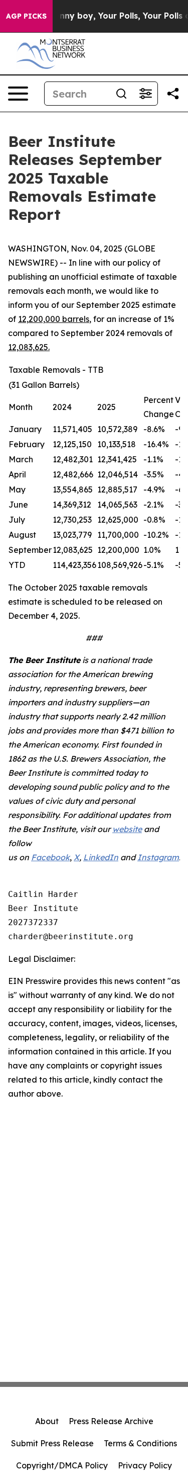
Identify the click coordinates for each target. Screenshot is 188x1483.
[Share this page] (173, 94)
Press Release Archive (111, 1421)
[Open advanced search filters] (145, 93)
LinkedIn (100, 857)
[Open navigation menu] (18, 94)
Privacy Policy (145, 1465)
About (47, 1421)
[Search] (121, 93)
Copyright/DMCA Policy (62, 1465)
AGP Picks (26, 16)
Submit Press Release (52, 1443)
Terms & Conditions (140, 1443)
